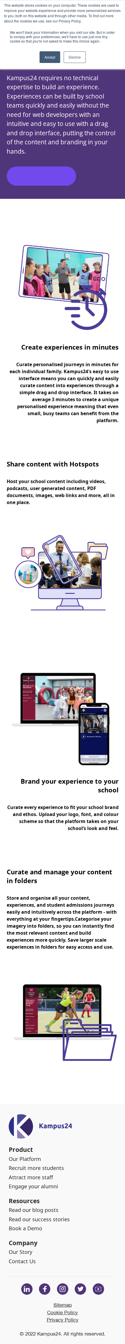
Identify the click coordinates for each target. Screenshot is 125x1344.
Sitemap (62, 1305)
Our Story (20, 1251)
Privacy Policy (62, 1320)
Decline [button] (75, 57)
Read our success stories (39, 1219)
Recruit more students (36, 1167)
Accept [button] (49, 57)
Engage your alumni (33, 1186)
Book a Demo (25, 1228)
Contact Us (22, 1261)
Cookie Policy (62, 1312)
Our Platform (25, 1158)
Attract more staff (31, 1177)
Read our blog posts (33, 1209)
